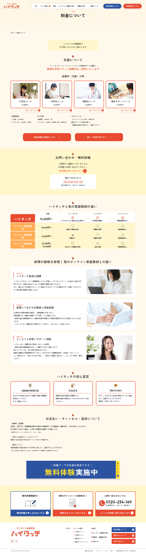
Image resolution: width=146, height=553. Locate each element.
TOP (36, 6)
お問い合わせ (118, 541)
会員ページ (94, 6)
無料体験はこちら (112, 6)
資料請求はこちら (132, 6)
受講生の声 (81, 6)
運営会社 (87, 551)
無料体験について (119, 529)
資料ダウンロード (119, 535)
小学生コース (79, 532)
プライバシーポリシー (103, 551)
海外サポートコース (81, 542)
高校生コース (79, 538)
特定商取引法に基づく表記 (124, 551)
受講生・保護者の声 (99, 537)
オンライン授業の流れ (67, 6)
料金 (54, 6)
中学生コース (79, 535)
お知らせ (95, 541)
